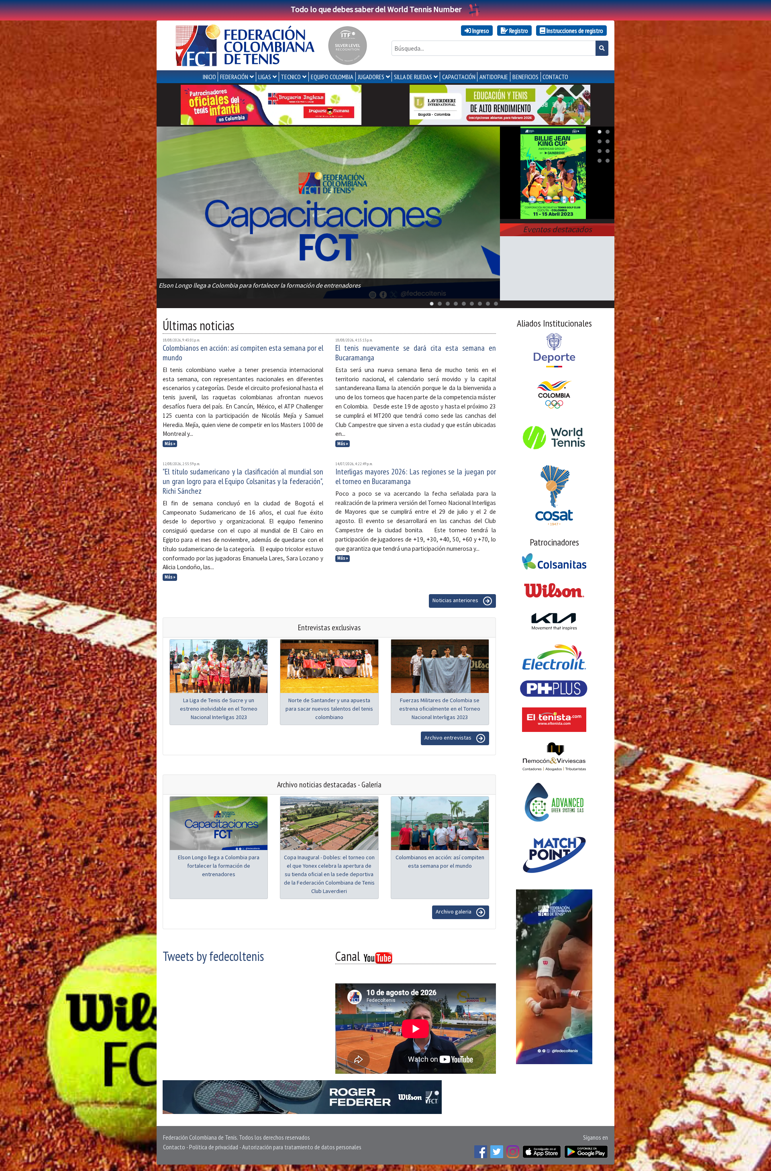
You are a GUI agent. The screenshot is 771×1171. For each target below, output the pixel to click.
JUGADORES (371, 77)
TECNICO (291, 77)
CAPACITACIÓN (458, 77)
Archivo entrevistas (448, 737)
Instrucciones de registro (574, 31)
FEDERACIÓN (234, 77)
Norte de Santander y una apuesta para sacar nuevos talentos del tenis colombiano (329, 709)
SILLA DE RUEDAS (413, 77)
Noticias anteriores (455, 600)
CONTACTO (555, 77)
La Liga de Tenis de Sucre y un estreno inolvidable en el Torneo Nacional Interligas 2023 (218, 709)
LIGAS (264, 77)
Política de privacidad (213, 1147)
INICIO (209, 77)
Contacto (174, 1147)
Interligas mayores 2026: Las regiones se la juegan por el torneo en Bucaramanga (415, 476)
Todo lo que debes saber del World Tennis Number (376, 9)
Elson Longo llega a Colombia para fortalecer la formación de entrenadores (218, 866)
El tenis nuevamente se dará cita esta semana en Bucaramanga (415, 353)
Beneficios (525, 77)
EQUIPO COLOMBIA (332, 77)
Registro (518, 31)
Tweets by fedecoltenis (213, 956)
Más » (170, 443)
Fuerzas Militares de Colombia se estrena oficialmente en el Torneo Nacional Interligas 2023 (439, 709)
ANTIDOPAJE (493, 77)
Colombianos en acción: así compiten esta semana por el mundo (243, 353)
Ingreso (480, 31)
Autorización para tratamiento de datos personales (301, 1147)
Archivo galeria (454, 911)
